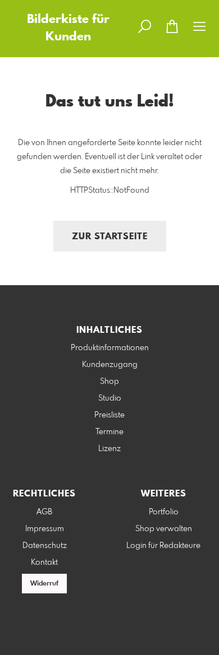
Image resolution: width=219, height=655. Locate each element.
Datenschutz (44, 546)
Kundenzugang (110, 365)
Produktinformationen (110, 348)
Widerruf (44, 583)
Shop (109, 381)
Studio (109, 398)
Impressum (44, 529)
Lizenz (109, 449)
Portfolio (164, 512)
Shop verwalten (163, 529)
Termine (109, 432)
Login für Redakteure (163, 546)
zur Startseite (110, 236)
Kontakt (44, 562)
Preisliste (109, 415)
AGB (44, 512)
